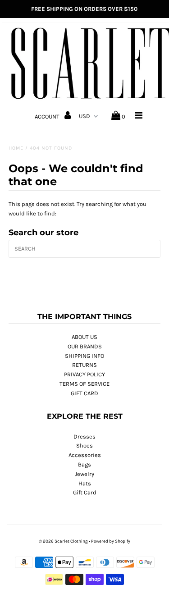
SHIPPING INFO (84, 355)
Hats (84, 483)
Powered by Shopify (110, 541)
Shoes (84, 445)
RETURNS (84, 364)
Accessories (85, 455)
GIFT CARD (84, 393)
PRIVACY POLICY (84, 374)
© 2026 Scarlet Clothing (63, 541)
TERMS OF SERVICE (84, 383)
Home (16, 148)
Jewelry (84, 474)
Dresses (84, 436)
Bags (84, 464)
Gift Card (84, 492)
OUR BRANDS (85, 346)
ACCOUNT (48, 116)
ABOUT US (84, 337)
